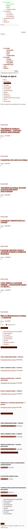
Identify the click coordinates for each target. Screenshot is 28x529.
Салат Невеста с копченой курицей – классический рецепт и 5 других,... (14, 285)
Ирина (2, 136)
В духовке (9, 13)
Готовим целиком (11, 9)
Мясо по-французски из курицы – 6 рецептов (13, 316)
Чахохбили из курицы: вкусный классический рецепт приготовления (13, 189)
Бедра (8, 7)
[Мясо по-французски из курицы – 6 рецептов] (12, 310)
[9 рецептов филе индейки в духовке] (4, 473)
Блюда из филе (10, 4)
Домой (2, 73)
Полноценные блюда (9, 18)
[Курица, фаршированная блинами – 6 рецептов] (4, 354)
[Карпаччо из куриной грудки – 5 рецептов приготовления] (4, 375)
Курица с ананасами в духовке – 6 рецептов (11, 367)
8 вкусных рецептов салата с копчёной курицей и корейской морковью (13, 252)
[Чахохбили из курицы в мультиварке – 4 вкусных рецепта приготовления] (13, 123)
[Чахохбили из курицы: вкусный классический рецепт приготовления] (13, 182)
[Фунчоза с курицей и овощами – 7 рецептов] (4, 388)
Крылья (8, 5)
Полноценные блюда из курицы (12, 97)
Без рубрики (7, 81)
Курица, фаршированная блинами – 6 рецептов (12, 357)
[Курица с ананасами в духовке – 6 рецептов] (4, 364)
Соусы (5, 20)
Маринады (6, 22)
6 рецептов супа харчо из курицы (14, 160)
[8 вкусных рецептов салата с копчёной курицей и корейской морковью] (13, 244)
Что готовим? (7, 2)
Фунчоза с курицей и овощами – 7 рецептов (11, 391)
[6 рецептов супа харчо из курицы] (13, 154)
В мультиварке (10, 16)
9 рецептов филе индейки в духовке (9, 476)
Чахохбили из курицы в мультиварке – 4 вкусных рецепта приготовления (11, 130)
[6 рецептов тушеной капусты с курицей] (12, 215)
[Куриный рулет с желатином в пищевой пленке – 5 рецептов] (4, 399)
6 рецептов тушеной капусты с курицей (13, 221)
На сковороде (10, 14)
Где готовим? (7, 11)
